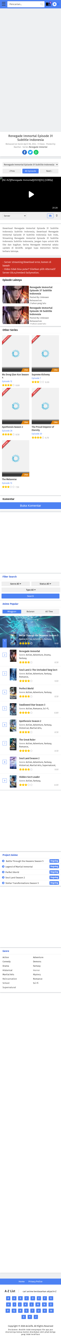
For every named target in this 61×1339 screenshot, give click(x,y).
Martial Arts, (36, 728)
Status (44, 584)
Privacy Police (35, 1281)
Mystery (37, 974)
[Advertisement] (30, 38)
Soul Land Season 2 (29, 758)
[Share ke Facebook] (24, 152)
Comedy (7, 961)
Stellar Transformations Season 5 (31, 883)
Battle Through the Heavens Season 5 (38, 635)
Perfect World (26, 688)
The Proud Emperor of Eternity (43, 429)
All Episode (30, 171)
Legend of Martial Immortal (31, 866)
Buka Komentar (30, 505)
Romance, (24, 677)
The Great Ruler (27, 739)
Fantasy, (48, 639)
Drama (6, 966)
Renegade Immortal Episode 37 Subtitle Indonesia (41, 290)
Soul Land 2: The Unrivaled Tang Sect (38, 669)
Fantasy (36, 966)
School (6, 983)
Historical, (24, 728)
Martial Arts (8, 974)
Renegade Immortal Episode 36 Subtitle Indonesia (41, 311)
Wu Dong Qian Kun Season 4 (15, 376)
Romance (37, 979)
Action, (29, 639)
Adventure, (38, 639)
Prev (12, 171)
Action (6, 957)
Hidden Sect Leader (29, 777)
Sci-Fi (35, 983)
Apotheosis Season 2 (12, 427)
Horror (36, 970)
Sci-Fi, (46, 708)
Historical (7, 970)
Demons (37, 961)
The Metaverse (9, 479)
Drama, (47, 655)
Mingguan (11, 611)
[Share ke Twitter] (30, 152)
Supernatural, (49, 765)
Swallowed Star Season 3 (32, 704)
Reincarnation (10, 979)
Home (22, 1281)
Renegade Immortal (38, 147)
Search (30, 596)
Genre (14, 584)
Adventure (38, 957)
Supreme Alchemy (41, 374)
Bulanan (30, 611)
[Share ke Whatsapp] (36, 152)
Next (48, 171)
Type (30, 590)
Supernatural (9, 987)
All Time (49, 611)
